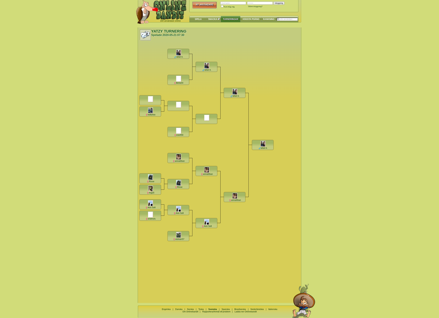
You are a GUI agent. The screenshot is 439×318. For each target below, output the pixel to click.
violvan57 (179, 239)
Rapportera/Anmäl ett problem (216, 311)
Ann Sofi (152, 207)
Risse (151, 181)
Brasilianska (240, 309)
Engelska (166, 309)
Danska (178, 309)
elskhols (152, 219)
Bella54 (179, 83)
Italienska (272, 309)
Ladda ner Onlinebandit (246, 311)
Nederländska (257, 309)
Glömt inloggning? (255, 6)
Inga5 (151, 193)
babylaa (151, 114)
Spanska (226, 309)
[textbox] (287, 19)
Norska (190, 309)
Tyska (201, 309)
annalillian (180, 161)
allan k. (179, 57)
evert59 (179, 135)
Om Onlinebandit (190, 311)
